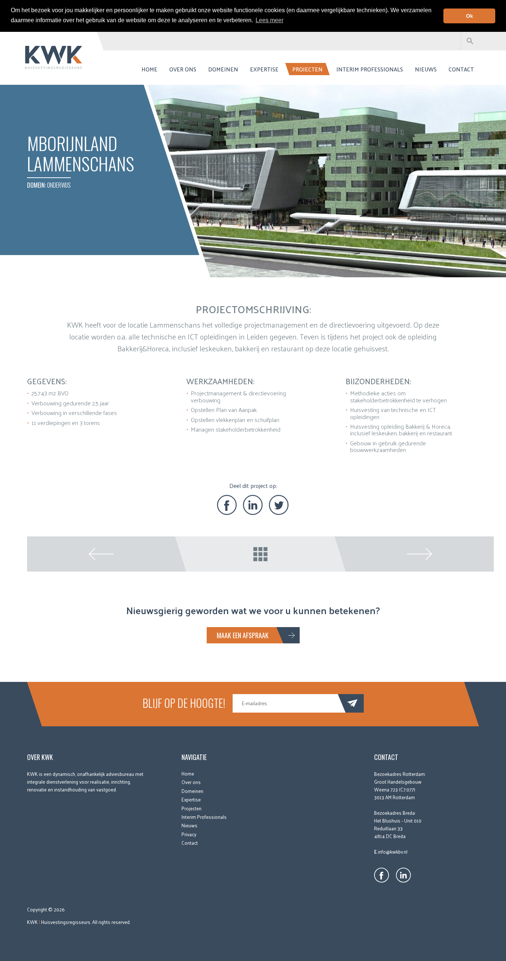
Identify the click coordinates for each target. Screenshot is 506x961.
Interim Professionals (369, 69)
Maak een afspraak (243, 635)
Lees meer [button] (269, 20)
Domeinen (223, 69)
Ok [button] (469, 16)
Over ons (182, 69)
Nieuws (426, 69)
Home (149, 69)
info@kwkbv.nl (392, 851)
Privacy (189, 834)
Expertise (264, 69)
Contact (461, 69)
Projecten (307, 69)
